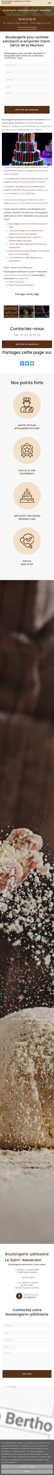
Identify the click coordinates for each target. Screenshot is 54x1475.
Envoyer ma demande (27, 110)
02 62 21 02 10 (27, 19)
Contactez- (27, 27)
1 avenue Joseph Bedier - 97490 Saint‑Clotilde (27, 23)
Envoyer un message (27, 344)
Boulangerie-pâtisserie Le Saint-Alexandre (16, 3)
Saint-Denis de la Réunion (21, 285)
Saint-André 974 (17, 281)
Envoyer (27, 1374)
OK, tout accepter (27, 1467)
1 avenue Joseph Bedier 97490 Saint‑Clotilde (27, 1271)
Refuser (27, 1472)
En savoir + (11, 311)
